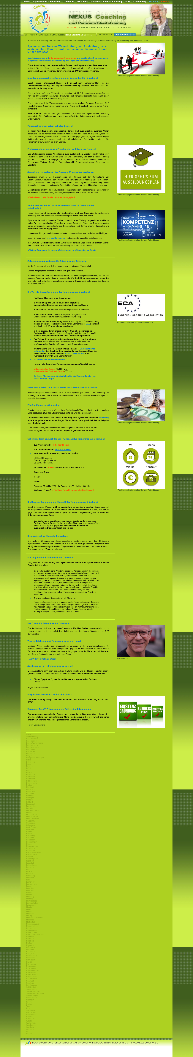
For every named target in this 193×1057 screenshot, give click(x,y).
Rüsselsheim (31, 977)
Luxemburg (31, 905)
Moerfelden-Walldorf (34, 918)
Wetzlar (29, 1021)
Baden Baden (32, 741)
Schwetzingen (32, 996)
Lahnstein (30, 878)
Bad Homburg (32, 745)
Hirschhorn (30, 850)
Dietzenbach (31, 781)
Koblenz (29, 873)
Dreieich (29, 785)
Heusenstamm (32, 846)
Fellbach (29, 802)
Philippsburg (31, 956)
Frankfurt (29, 808)
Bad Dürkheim (32, 739)
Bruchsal (29, 766)
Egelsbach (30, 789)
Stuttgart (29, 1004)
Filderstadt (30, 804)
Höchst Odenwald (33, 852)
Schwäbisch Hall (33, 991)
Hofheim (29, 857)
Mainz (28, 909)
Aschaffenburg (32, 737)
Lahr (28, 880)
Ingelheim (30, 861)
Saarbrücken (31, 979)
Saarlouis (30, 983)
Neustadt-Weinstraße (35, 935)
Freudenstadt (31, 815)
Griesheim (30, 825)
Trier (28, 1006)
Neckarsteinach (32, 926)
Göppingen (30, 823)
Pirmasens (30, 958)
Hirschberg (30, 848)
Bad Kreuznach (32, 747)
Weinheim (30, 1019)
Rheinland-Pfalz (33, 970)
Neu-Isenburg (32, 930)
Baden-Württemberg (34, 743)
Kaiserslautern (32, 865)
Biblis (28, 760)
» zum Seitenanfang (36, 725)
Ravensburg (31, 964)
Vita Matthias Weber (55, 35)
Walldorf (29, 1017)
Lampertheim (31, 884)
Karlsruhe (30, 867)
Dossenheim (31, 783)
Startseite (32, 41)
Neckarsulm (31, 928)
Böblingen (30, 762)
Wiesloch (30, 1027)
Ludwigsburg (31, 901)
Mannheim (30, 913)
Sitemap (125, 27)
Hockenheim (31, 855)
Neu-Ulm (30, 937)
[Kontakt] (141, 488)
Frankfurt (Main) (32, 810)
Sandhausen (31, 985)
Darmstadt (30, 779)
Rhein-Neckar (32, 975)
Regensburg (31, 966)
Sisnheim (30, 1000)
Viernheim (30, 1010)
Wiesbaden (31, 1025)
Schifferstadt (31, 987)
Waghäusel (31, 1012)
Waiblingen (31, 1015)
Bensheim (30, 753)
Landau (29, 886)
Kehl (28, 869)
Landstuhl (30, 888)
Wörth (28, 1031)
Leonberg (30, 897)
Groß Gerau (31, 827)
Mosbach (30, 920)
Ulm (28, 1008)
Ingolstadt (30, 863)
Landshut (30, 890)
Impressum (88, 27)
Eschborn (30, 796)
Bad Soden (30, 749)
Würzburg (30, 1029)
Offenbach (30, 947)
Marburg (29, 911)
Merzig (29, 916)
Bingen (29, 756)
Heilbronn (30, 838)
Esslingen (30, 798)
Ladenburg (30, 876)
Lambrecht (30, 882)
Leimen (29, 895)
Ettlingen (29, 800)
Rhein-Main (31, 972)
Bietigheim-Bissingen (35, 758)
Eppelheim (30, 791)
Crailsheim (30, 777)
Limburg (29, 899)
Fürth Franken (32, 817)
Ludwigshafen (32, 903)
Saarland (30, 981)
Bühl (28, 770)
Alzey (28, 735)
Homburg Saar (32, 859)
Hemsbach (30, 840)
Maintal (29, 907)
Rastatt (29, 962)
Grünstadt (30, 829)
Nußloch (29, 943)
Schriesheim (31, 989)
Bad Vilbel (30, 751)
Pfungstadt (30, 953)
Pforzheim (30, 951)
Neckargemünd (32, 924)
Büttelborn (30, 775)
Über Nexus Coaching (35, 35)
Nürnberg (30, 941)
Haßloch (29, 833)
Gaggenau (30, 821)
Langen (29, 892)
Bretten (29, 764)
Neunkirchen (31, 932)
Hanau (29, 831)
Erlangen (30, 793)
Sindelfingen (31, 998)
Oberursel (30, 945)
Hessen (29, 844)
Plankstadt (30, 960)
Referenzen (122, 34)
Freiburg (29, 812)
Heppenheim (31, 842)
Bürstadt (29, 772)
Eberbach (30, 787)
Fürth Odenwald (32, 819)
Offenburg (30, 949)
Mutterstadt (30, 922)
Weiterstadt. (31, 1023)
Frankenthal (31, 806)
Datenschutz (108, 27)
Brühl (28, 768)
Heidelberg (30, 836)
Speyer (29, 1002)
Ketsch (29, 871)
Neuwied (30, 939)
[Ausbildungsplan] (141, 193)
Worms (29, 1033)
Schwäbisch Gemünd (35, 993)
